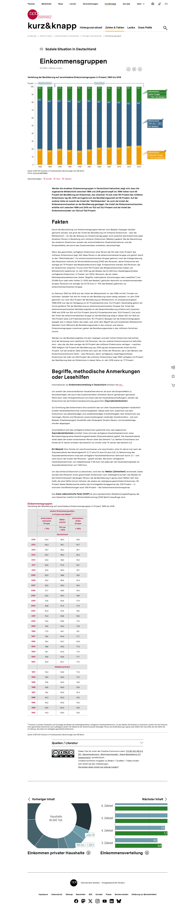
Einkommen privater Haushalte (56, 853)
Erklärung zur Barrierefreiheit (144, 894)
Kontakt (99, 894)
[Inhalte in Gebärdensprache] (159, 4)
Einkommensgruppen (113, 36)
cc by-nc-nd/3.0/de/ (40, 173)
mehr (141, 4)
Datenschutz (56, 894)
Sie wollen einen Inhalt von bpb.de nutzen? (98, 767)
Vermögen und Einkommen (92, 36)
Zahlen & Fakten (46, 36)
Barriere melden (121, 894)
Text (58, 179)
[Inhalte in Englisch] (166, 4)
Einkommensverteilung (122, 853)
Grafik (49, 179)
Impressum (43, 894)
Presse (108, 894)
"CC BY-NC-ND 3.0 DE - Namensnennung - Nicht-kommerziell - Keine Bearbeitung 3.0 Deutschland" (110, 754)
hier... (121, 385)
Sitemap (69, 894)
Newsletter (80, 894)
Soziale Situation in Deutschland (67, 36)
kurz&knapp (32, 36)
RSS (90, 894)
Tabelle (68, 179)
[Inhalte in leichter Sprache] (152, 4)
